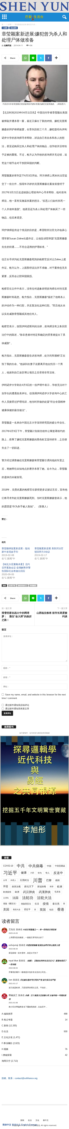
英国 (43, 909)
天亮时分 (24, 880)
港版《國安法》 (10, 903)
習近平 (27, 909)
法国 (15, 898)
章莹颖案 (33, 585)
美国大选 (16, 909)
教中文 (46, 1120)
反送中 (58, 873)
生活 (37, 903)
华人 (47, 873)
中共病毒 (35, 866)
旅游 (51, 886)
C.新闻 (9, 24)
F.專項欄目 (7, 1043)
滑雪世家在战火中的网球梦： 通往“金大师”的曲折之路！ (17, 616)
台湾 (5, 880)
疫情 (46, 903)
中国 (49, 866)
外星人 (13, 880)
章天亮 (55, 903)
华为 (40, 873)
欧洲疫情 (7, 892)
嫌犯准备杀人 (22, 585)
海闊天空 (6, 1061)
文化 (37, 1120)
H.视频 (5, 1049)
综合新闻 (14, 28)
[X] (40, 58)
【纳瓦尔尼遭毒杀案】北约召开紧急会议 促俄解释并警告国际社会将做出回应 (16, 567)
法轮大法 (44, 898)
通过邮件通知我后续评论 (17, 705)
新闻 (22, 1120)
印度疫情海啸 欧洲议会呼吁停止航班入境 (43, 945)
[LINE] (33, 58)
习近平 (10, 872)
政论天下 (29, 886)
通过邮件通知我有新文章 (17, 708)
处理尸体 (12, 585)
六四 (32, 873)
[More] (56, 58)
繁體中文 (16, 1124)
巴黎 (49, 880)
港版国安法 (26, 904)
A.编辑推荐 (7, 1014)
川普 (38, 880)
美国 (6, 909)
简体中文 (7, 1124)
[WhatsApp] (25, 58)
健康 (24, 872)
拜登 (5, 886)
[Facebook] (48, 58)
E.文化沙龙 (7, 1037)
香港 (60, 909)
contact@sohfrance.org (26, 1078)
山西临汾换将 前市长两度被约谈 (52, 614)
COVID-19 (8, 866)
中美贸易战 (60, 866)
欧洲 (59, 886)
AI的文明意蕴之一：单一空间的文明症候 (39, 930)
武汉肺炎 (29, 892)
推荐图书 (9, 726)
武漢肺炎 (45, 892)
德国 (57, 880)
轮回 (51, 909)
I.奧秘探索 (7, 1055)
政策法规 (16, 886)
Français (33, 1124)
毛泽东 (57, 892)
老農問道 (7, 45)
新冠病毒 (41, 886)
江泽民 (6, 898)
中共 (21, 866)
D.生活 (5, 1031)
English (24, 1124)
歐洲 (17, 892)
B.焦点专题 (7, 1019)
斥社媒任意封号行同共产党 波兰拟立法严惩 (38, 980)
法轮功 (27, 898)
